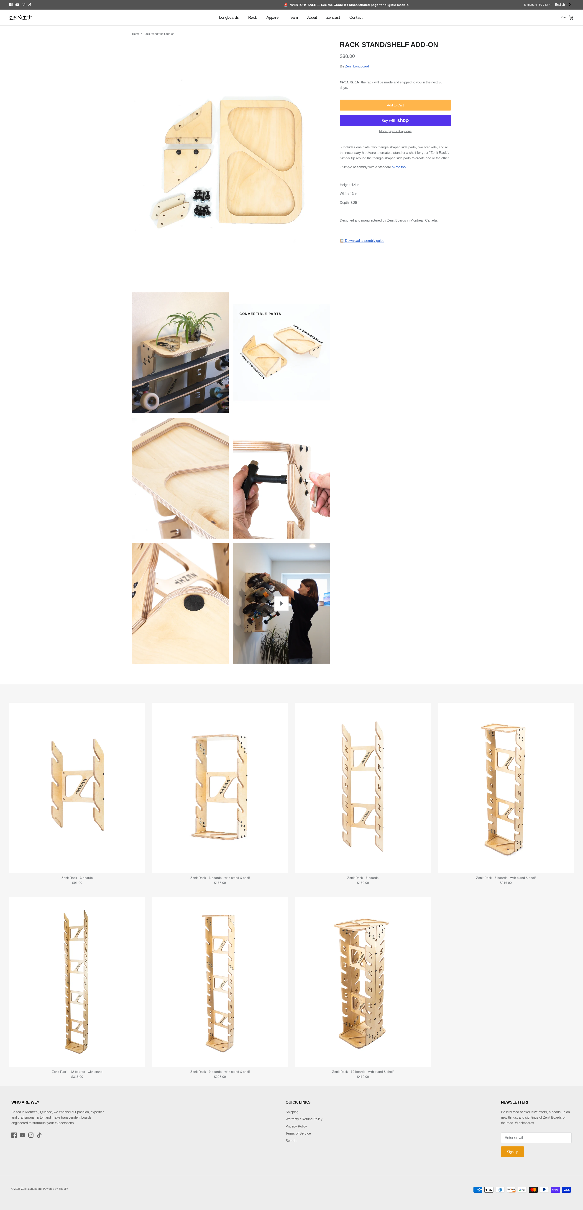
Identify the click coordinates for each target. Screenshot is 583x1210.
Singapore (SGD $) (536, 4)
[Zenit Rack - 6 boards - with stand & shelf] (506, 788)
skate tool (399, 167)
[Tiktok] (30, 4)
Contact (356, 17)
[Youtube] (17, 4)
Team (293, 17)
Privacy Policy (296, 1126)
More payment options (395, 131)
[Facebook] (11, 4)
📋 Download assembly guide (362, 241)
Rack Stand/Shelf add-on (158, 34)
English (560, 4)
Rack (252, 17)
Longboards (229, 17)
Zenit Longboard (357, 66)
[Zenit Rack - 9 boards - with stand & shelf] (220, 982)
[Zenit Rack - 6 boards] (363, 788)
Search (291, 1141)
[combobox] (563, 4)
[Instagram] (23, 4)
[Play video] (281, 603)
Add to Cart (395, 105)
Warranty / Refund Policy (304, 1119)
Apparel (272, 17)
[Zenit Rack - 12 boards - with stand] (77, 982)
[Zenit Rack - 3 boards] (77, 788)
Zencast (333, 17)
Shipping (292, 1112)
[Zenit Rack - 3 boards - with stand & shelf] (220, 788)
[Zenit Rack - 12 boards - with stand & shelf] (363, 982)
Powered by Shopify (55, 1188)
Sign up (512, 1152)
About (312, 17)
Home (136, 34)
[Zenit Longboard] (20, 17)
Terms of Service (298, 1133)
